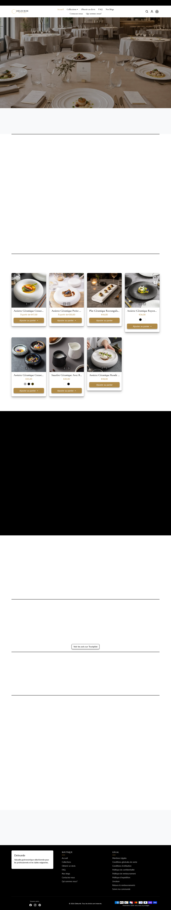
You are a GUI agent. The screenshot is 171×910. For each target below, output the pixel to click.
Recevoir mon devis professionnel (71, 76)
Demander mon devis (85, 592)
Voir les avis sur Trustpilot (85, 646)
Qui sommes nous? (93, 13)
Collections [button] (71, 9)
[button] (146, 11)
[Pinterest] (39, 904)
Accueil (60, 9)
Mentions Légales (119, 858)
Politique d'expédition (121, 877)
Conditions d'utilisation (121, 866)
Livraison (116, 881)
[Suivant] (31, 304)
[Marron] (32, 384)
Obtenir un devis (88, 9)
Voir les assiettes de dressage (26, 521)
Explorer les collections (105, 76)
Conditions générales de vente (124, 862)
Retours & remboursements (123, 885)
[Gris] (25, 384)
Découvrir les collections (104, 687)
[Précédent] (27, 304)
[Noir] (140, 319)
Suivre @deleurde (87, 712)
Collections (66, 862)
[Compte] (151, 11)
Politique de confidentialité (123, 870)
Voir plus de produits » (85, 405)
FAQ (100, 9)
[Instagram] (35, 904)
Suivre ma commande (121, 889)
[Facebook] (30, 904)
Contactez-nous (76, 13)
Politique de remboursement (124, 873)
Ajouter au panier (28, 320)
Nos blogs (110, 9)
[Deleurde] (20, 11)
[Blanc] (144, 319)
